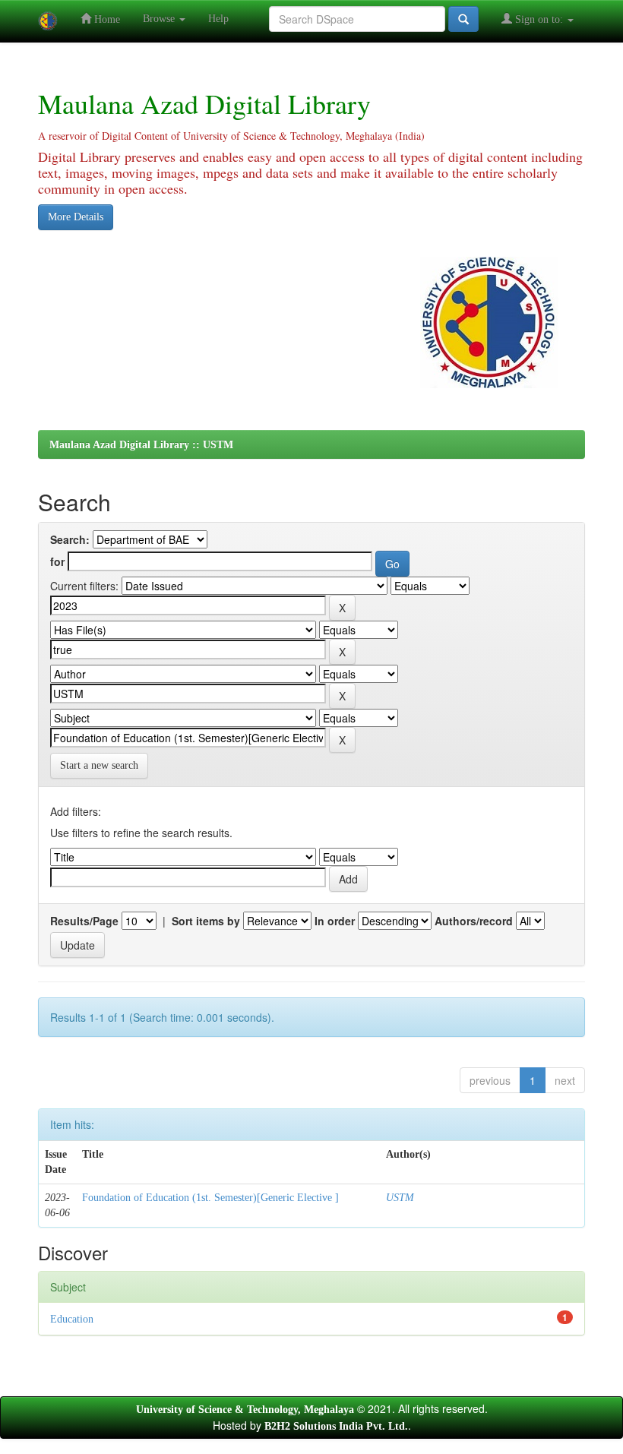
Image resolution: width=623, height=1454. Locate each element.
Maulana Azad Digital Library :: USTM (141, 444)
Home (105, 19)
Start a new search (99, 765)
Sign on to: (539, 19)
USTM (400, 1197)
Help (218, 18)
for (57, 561)
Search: (70, 539)
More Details (75, 217)
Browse (160, 18)
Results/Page (84, 920)
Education (71, 1319)
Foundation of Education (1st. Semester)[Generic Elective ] (210, 1197)
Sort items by (206, 920)
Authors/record (474, 920)
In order (335, 920)
